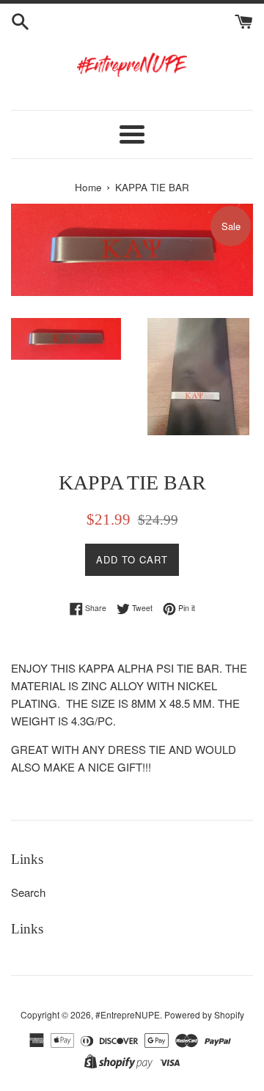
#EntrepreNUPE (127, 1014)
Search (28, 892)
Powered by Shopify (204, 1014)
